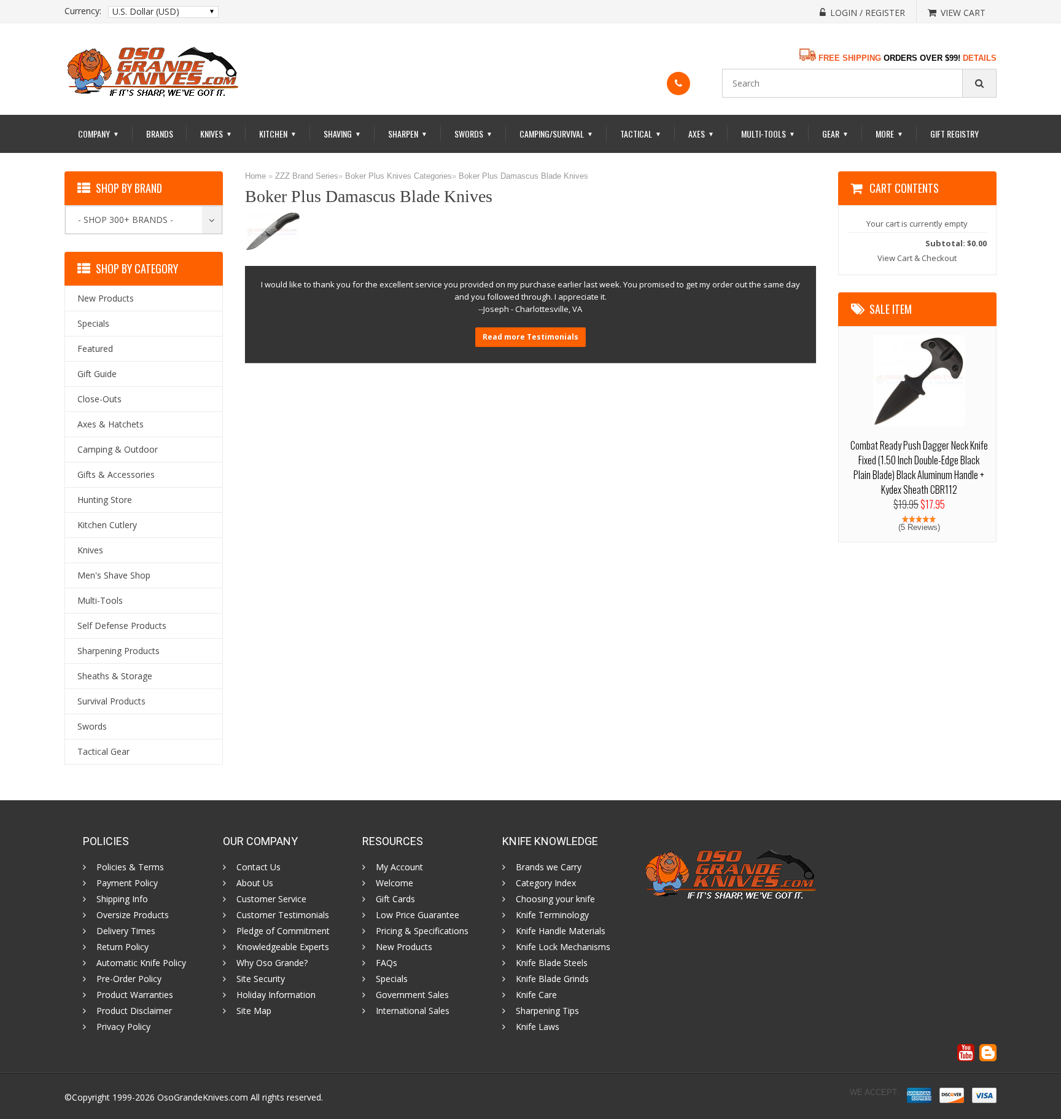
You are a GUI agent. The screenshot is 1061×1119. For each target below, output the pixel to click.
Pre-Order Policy (128, 979)
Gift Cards (395, 899)
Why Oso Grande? (272, 963)
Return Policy (122, 947)
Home (255, 176)
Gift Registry (954, 133)
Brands (159, 133)
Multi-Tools (768, 133)
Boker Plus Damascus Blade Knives (523, 176)
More (889, 133)
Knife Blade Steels (552, 963)
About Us (254, 883)
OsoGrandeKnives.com (202, 1097)
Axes (701, 133)
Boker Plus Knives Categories (398, 176)
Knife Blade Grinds (552, 979)
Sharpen (407, 133)
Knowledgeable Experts (282, 947)
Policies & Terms (130, 867)
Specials (392, 979)
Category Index (546, 883)
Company (98, 133)
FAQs (386, 963)
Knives (216, 133)
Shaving (342, 133)
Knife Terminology (552, 915)
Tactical (640, 133)
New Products (404, 947)
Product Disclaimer (134, 1011)
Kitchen (278, 133)
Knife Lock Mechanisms (563, 947)
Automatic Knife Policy (141, 963)
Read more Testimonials (530, 337)
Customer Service (271, 899)
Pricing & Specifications (422, 931)
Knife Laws (537, 1027)
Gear (835, 133)
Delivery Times (125, 931)
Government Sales (412, 995)
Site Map (253, 1011)
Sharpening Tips (547, 1011)
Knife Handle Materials (560, 931)
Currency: (82, 11)
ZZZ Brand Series (306, 176)
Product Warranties (134, 995)
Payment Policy (127, 883)
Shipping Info (122, 899)
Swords (473, 133)
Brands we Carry (548, 867)
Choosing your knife (555, 899)
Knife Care (536, 995)
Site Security (260, 979)
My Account (399, 867)
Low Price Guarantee (417, 915)
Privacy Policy (123, 1027)
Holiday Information (276, 995)
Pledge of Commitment (283, 931)
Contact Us (258, 867)
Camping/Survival (556, 133)
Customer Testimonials (282, 915)
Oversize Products (132, 915)
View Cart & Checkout (917, 257)
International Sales (412, 1011)
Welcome (394, 883)
